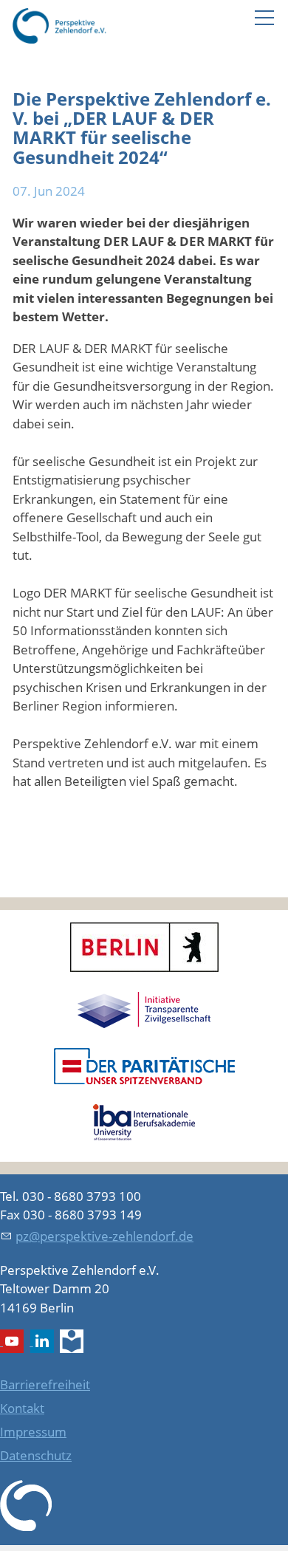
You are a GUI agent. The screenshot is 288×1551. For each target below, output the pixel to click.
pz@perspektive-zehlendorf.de (104, 1236)
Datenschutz (36, 1455)
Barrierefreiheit (45, 1384)
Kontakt (22, 1408)
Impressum (33, 1431)
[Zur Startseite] (59, 26)
